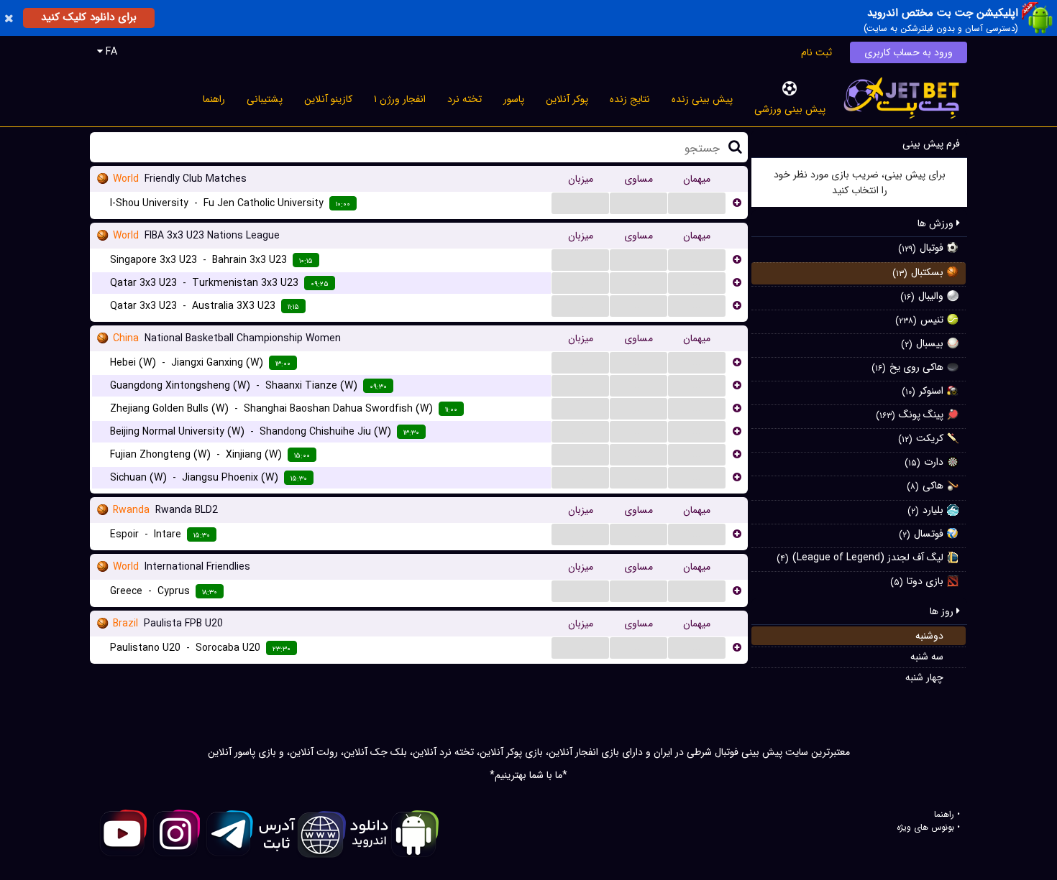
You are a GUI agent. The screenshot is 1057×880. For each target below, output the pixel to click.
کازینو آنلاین (328, 99)
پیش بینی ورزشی (789, 109)
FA (110, 52)
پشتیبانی (265, 99)
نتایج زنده (630, 99)
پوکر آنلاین (567, 99)
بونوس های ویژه (925, 828)
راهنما (214, 99)
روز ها (943, 611)
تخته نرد (464, 99)
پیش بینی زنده (702, 99)
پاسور (513, 99)
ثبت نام (816, 52)
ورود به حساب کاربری (908, 52)
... (580, 202)
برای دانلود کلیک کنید (89, 17)
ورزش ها (937, 223)
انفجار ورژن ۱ (400, 99)
